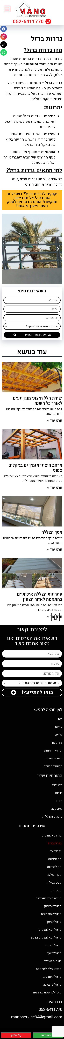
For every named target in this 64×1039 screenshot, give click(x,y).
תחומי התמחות (53, 750)
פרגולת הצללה (52, 984)
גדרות (58, 793)
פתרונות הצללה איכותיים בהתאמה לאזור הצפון (39, 597)
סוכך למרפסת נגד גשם (47, 992)
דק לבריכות (54, 867)
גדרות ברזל (54, 843)
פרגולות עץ (54, 953)
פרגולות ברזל (53, 945)
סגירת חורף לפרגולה (48, 898)
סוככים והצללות (52, 816)
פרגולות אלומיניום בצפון (46, 937)
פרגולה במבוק (52, 906)
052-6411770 (28, 21)
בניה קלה (56, 808)
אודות (58, 727)
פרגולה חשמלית (51, 914)
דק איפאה (54, 859)
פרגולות (57, 785)
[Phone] (48, 21)
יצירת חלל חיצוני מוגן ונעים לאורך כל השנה (37, 401)
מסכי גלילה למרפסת (48, 969)
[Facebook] (3, 29)
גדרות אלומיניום (51, 835)
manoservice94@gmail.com (36, 1017)
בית (60, 719)
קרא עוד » (54, 420)
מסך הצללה (51, 532)
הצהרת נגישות (53, 758)
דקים (59, 801)
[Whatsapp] (3, 52)
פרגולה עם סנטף (51, 977)
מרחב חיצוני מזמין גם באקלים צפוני (35, 468)
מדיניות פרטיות (53, 766)
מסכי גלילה (54, 882)
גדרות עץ (55, 851)
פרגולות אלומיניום (50, 929)
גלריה (58, 735)
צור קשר (56, 742)
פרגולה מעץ (53, 922)
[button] (7, 9)
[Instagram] (3, 36)
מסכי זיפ (56, 890)
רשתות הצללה (52, 961)
